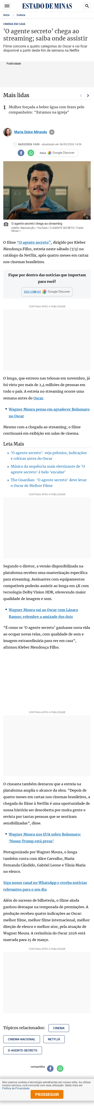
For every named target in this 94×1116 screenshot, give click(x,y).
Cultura (21, 15)
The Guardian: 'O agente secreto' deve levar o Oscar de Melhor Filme (49, 483)
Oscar (38, 398)
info (51, 132)
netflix (54, 1039)
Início (6, 15)
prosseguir (47, 1094)
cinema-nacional (21, 1039)
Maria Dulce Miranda (30, 132)
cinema (58, 1028)
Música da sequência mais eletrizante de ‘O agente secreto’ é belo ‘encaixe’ (48, 469)
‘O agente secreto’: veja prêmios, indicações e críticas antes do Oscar (49, 456)
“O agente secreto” (34, 242)
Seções (7, 6)
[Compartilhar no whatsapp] (31, 153)
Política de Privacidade (15, 1088)
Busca (87, 6)
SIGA (43, 153)
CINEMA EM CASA (14, 24)
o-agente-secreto (22, 1050)
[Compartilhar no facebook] (21, 153)
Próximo (88, 95)
